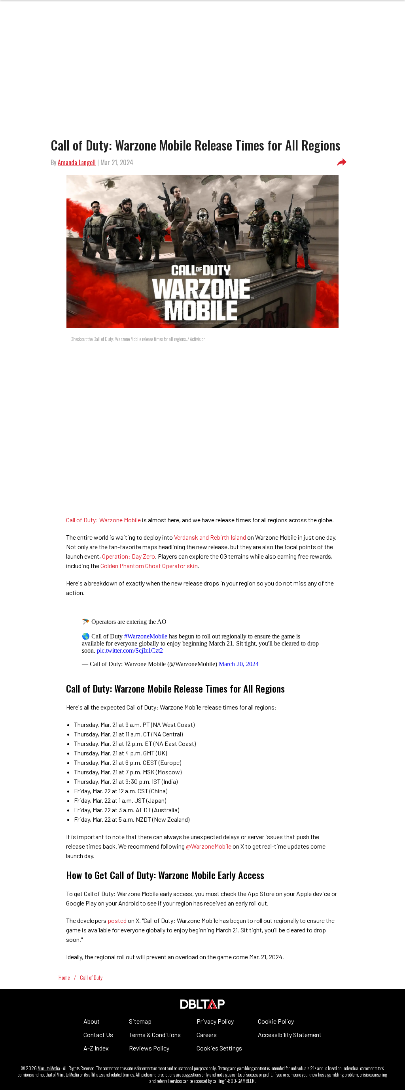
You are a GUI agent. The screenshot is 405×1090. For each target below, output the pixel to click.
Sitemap (140, 1021)
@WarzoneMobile (208, 846)
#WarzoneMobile (145, 636)
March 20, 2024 (239, 664)
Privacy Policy (215, 1021)
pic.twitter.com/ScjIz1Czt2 (130, 650)
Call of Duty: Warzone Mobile (103, 519)
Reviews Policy (149, 1048)
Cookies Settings (219, 1048)
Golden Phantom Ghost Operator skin (149, 565)
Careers (207, 1034)
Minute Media (49, 1068)
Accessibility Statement (290, 1034)
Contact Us (98, 1034)
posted (118, 920)
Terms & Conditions (155, 1034)
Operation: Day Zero (128, 556)
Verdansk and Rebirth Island (210, 537)
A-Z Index (96, 1048)
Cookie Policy (276, 1021)
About (91, 1021)
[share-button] (342, 162)
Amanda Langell (77, 162)
